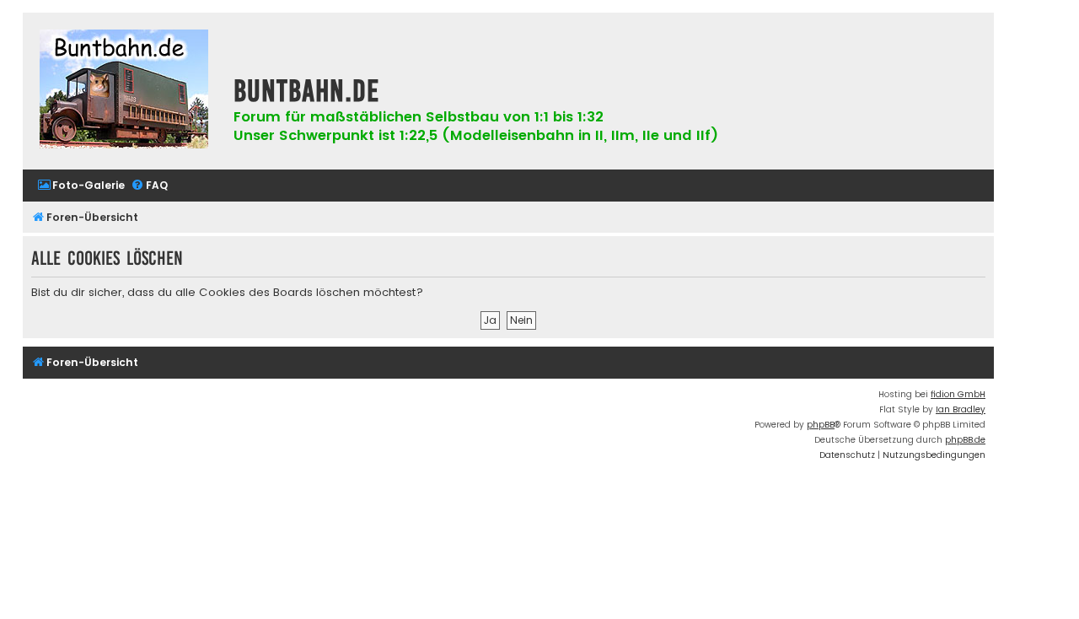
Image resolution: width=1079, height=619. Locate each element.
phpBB (821, 424)
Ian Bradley (960, 409)
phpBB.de (965, 439)
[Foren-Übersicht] (124, 91)
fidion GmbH (958, 394)
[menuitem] (81, 186)
